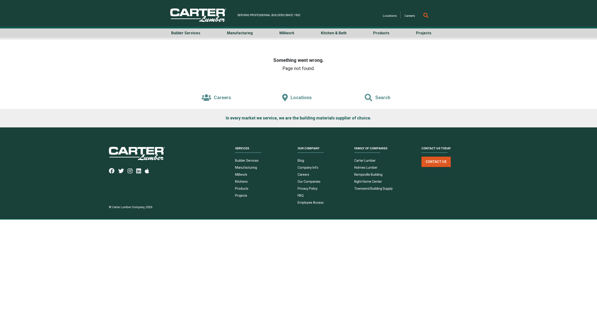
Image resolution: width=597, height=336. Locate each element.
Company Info (308, 167)
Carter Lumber (365, 160)
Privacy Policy (308, 188)
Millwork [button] (286, 33)
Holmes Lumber (366, 167)
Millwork (241, 174)
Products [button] (381, 33)
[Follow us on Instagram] (132, 170)
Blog (301, 160)
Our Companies (309, 181)
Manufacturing (246, 167)
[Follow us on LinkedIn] (140, 170)
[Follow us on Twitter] (123, 170)
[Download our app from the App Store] (149, 170)
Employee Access (311, 202)
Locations (390, 16)
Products (241, 188)
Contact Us (436, 162)
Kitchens (241, 181)
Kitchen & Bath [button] (334, 33)
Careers (409, 16)
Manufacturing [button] (240, 33)
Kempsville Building (368, 174)
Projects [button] (423, 33)
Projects (241, 195)
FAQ (301, 195)
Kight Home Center (368, 181)
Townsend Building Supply (373, 188)
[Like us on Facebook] (113, 170)
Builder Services (247, 160)
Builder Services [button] (185, 33)
